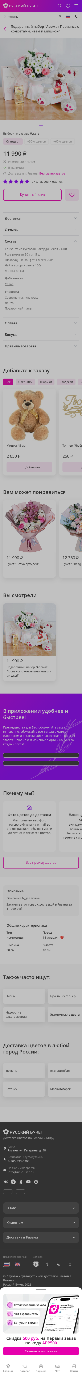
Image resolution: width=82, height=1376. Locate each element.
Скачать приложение (41, 1351)
